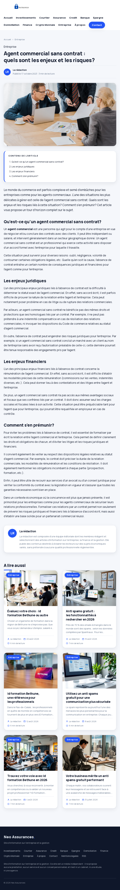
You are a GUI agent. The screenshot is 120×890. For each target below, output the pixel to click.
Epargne (98, 17)
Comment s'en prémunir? (25, 176)
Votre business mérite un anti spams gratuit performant (87, 778)
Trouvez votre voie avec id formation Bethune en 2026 (27, 778)
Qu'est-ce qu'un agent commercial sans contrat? (38, 161)
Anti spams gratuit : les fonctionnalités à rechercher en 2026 (81, 615)
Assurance (59, 17)
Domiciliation (11, 24)
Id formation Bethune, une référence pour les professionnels (23, 698)
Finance (27, 24)
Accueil (8, 17)
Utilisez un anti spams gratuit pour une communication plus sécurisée (88, 698)
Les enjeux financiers (23, 171)
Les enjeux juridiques (23, 166)
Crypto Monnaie (45, 24)
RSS (84, 856)
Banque (85, 17)
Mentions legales (69, 856)
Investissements (26, 17)
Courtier (44, 17)
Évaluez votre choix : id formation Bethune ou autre (27, 613)
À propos (80, 24)
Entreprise (64, 24)
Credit (73, 17)
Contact (97, 25)
